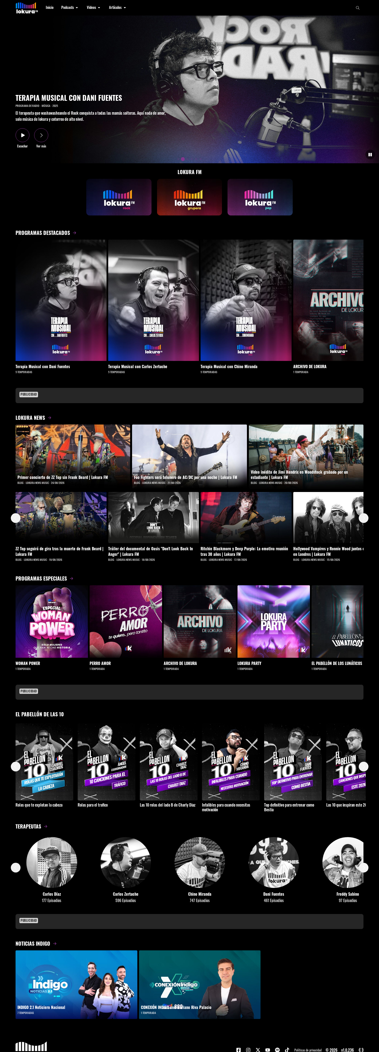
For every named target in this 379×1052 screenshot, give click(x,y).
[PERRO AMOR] (126, 621)
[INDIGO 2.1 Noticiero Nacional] (76, 984)
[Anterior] (16, 518)
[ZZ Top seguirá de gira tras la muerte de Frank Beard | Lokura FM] (61, 517)
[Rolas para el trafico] (106, 761)
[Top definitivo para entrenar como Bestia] (293, 761)
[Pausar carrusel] (370, 154)
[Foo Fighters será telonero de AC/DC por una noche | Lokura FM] (189, 457)
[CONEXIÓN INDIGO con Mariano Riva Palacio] (200, 984)
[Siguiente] (363, 518)
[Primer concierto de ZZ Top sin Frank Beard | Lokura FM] (73, 457)
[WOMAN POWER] (52, 621)
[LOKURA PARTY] (273, 621)
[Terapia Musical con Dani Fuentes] (61, 300)
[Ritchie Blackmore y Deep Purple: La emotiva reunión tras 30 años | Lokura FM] (246, 517)
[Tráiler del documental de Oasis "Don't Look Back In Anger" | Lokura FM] (153, 517)
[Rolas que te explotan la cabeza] (44, 761)
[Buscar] (358, 8)
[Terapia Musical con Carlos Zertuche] (153, 300)
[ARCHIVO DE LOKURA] (200, 621)
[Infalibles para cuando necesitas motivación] (231, 761)
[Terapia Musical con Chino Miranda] (246, 300)
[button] (70, 8)
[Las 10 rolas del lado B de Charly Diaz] (169, 761)
